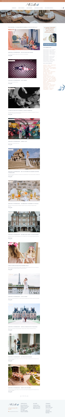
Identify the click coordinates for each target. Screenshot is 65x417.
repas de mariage (52, 84)
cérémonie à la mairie (46, 70)
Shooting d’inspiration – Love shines (17, 80)
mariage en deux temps (46, 79)
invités (50, 78)
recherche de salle (46, 84)
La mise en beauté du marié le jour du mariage (20, 110)
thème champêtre (46, 88)
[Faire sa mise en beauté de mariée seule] (24, 252)
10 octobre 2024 (11, 30)
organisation (45, 80)
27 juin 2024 (11, 304)
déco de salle (50, 72)
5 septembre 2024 (11, 119)
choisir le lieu (45, 67)
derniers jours (53, 71)
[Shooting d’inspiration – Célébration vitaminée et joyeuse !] (24, 190)
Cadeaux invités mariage (49, 407)
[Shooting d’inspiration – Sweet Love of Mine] (24, 375)
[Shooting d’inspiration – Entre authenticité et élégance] (24, 314)
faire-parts (45, 77)
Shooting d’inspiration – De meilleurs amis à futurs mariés (23, 234)
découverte (50, 73)
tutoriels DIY (51, 88)
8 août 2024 (10, 181)
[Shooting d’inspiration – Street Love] (24, 128)
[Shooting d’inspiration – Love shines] (22, 68)
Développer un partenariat (24, 407)
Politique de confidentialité (24, 411)
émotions (51, 89)
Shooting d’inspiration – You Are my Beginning (49, 49)
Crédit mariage (48, 410)
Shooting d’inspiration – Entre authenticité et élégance (22, 326)
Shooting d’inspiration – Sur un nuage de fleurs (20, 52)
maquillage (54, 78)
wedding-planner (46, 89)
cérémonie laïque (46, 69)
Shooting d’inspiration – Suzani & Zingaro (48, 57)
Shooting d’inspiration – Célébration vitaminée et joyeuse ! (23, 203)
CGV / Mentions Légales (24, 410)
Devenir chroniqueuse (24, 408)
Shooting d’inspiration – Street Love (17, 141)
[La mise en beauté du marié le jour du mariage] (24, 97)
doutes (46, 72)
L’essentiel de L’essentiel (36, 406)
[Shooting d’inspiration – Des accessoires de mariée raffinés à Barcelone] (24, 158)
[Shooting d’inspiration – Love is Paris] (24, 283)
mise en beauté (53, 79)
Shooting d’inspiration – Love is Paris (17, 296)
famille (48, 77)
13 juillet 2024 (11, 243)
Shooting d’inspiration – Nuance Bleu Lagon (48, 59)
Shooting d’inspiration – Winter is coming (48, 50)
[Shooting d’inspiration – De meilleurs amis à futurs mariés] (24, 221)
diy (43, 72)
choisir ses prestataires (52, 67)
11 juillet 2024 (11, 274)
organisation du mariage (52, 80)
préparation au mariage (47, 83)
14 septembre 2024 (12, 88)
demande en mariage (46, 71)
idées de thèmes (45, 78)
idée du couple (53, 77)
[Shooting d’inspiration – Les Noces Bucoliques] (24, 344)
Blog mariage (47, 412)
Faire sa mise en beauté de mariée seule (18, 265)
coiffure (44, 68)
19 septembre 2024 (12, 60)
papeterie (44, 81)
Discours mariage (48, 406)
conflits (48, 68)
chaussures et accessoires (47, 66)
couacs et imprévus (53, 68)
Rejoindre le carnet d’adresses (25, 406)
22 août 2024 (11, 149)
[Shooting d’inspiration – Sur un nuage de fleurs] (24, 39)
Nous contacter (23, 409)
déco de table (45, 73)
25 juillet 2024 (11, 212)
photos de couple (46, 82)
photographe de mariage (51, 81)
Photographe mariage (49, 411)
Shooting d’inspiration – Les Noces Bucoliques (20, 356)
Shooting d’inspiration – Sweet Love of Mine (19, 387)
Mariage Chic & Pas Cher (36, 407)
